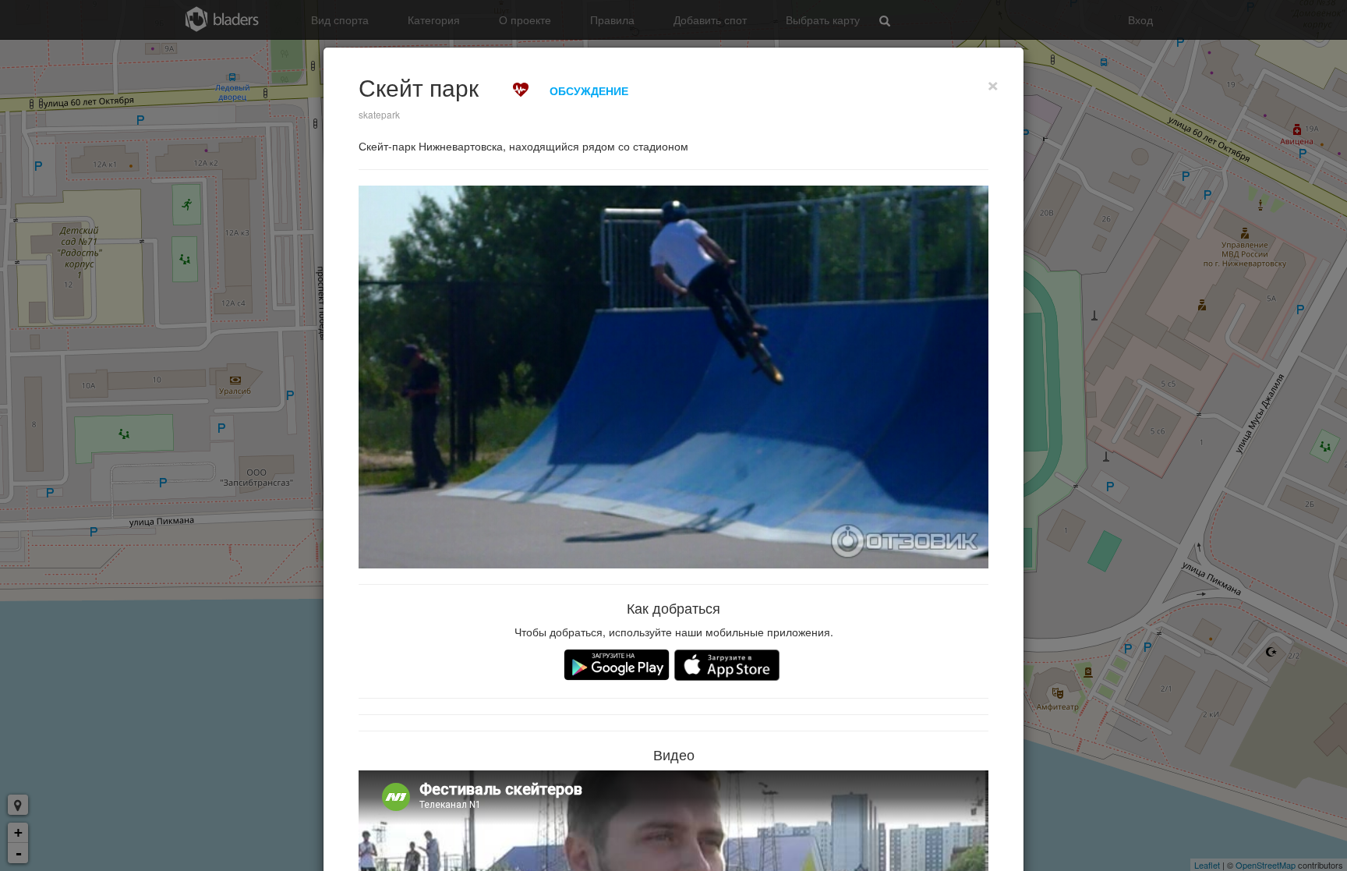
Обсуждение (589, 90)
